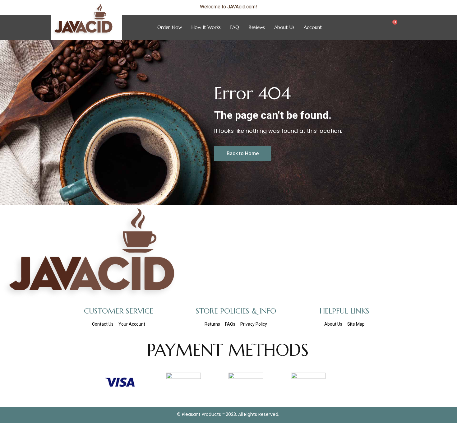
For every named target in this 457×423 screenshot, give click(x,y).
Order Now (169, 27)
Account (313, 27)
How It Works (206, 27)
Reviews (256, 27)
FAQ (234, 27)
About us (284, 27)
